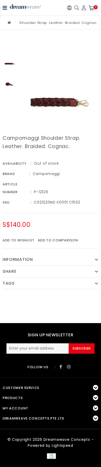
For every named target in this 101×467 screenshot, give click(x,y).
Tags (9, 283)
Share (10, 271)
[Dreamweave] (25, 6)
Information (18, 259)
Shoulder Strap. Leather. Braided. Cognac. (58, 22)
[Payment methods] (50, 455)
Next (10, 97)
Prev (10, 44)
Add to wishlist (18, 240)
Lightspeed (62, 445)
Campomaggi (46, 173)
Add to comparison (58, 240)
